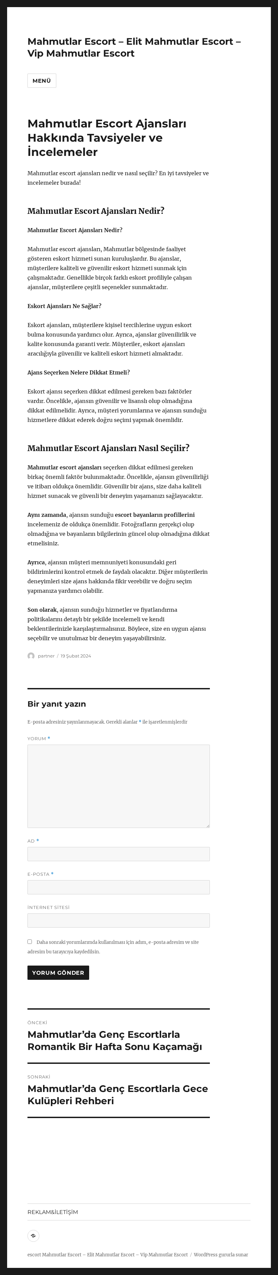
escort (34, 1255)
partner (46, 656)
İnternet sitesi (48, 907)
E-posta (40, 874)
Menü (42, 81)
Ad (33, 841)
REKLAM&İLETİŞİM (52, 1212)
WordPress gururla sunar (221, 1255)
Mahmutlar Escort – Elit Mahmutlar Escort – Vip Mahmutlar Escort (134, 47)
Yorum (39, 739)
